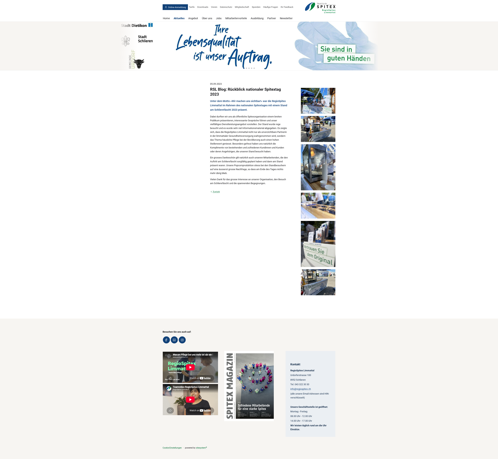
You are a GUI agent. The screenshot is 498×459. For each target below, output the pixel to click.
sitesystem (201, 448)
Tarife (192, 7)
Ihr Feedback (287, 7)
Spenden (256, 7)
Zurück (216, 191)
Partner (271, 18)
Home (166, 18)
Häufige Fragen (270, 7)
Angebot (193, 18)
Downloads (202, 7)
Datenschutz (226, 7)
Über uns (207, 18)
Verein (214, 7)
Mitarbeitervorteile (236, 18)
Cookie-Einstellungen (172, 448)
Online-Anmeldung (177, 7)
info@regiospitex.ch (300, 389)
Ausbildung (257, 18)
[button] (244, 68)
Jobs (219, 18)
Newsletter (286, 18)
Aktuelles (179, 18)
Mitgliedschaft (242, 7)
